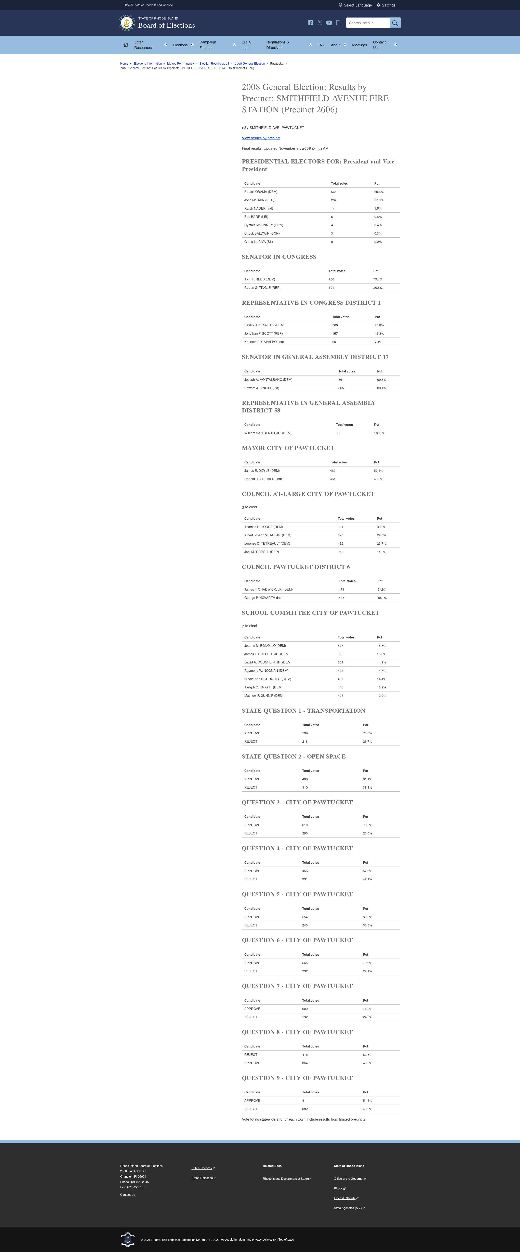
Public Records (202, 1168)
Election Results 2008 (214, 63)
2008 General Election (250, 63)
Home (124, 63)
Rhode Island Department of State (285, 1178)
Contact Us (127, 1194)
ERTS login (246, 44)
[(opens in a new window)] (310, 22)
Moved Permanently (180, 63)
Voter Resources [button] (152, 44)
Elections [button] (184, 43)
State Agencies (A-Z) (348, 1207)
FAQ (321, 44)
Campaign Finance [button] (219, 44)
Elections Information (148, 63)
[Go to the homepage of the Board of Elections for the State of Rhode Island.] (129, 23)
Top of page (286, 1239)
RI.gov (338, 1188)
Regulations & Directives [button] (290, 44)
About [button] (340, 43)
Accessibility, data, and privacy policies (247, 1239)
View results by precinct (261, 137)
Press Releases (202, 1177)
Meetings (359, 44)
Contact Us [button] (386, 44)
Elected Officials (344, 1198)
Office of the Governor (348, 1178)
